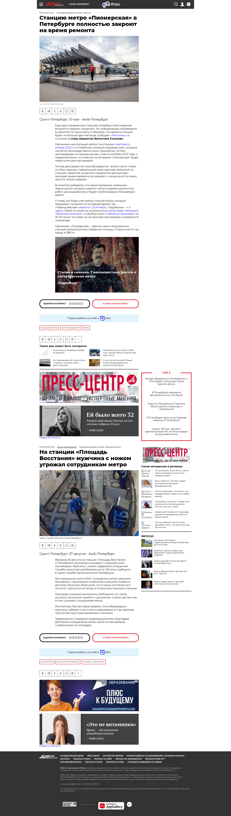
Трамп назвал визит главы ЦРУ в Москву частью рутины (169, 583)
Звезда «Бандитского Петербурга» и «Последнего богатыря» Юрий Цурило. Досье (166, 381)
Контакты (65, 759)
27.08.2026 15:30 (47, 447)
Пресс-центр (93, 756)
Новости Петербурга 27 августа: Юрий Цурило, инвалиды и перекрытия (166, 407)
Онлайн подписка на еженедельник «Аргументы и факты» (156, 756)
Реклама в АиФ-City (155, 759)
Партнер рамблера (87, 804)
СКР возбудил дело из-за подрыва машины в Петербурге (166, 419)
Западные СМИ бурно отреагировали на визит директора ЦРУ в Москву (171, 542)
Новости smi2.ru (49, 437)
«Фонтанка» (118, 135)
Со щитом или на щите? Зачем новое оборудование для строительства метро (117, 362)
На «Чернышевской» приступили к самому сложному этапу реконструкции (69, 362)
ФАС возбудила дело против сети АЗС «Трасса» (170, 572)
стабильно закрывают (120, 213)
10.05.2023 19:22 (46, 13)
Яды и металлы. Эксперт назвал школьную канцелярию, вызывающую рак (170, 483)
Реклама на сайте (103, 759)
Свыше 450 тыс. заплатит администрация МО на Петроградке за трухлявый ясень (166, 432)
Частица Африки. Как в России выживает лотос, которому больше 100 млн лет (172, 525)
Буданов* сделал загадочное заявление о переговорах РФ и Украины (169, 553)
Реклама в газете (82, 759)
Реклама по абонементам (129, 759)
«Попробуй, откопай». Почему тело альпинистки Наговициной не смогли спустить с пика (172, 504)
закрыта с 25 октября (92, 207)
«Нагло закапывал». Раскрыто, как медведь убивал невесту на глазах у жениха (172, 493)
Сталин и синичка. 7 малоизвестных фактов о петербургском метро (97, 274)
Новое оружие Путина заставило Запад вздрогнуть (170, 562)
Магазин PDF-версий (113, 756)
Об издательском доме (72, 756)
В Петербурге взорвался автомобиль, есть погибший (166, 394)
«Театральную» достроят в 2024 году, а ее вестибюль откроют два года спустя (119, 352)
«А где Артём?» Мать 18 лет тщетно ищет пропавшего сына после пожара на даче (172, 473)
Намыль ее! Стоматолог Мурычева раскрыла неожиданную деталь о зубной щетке (172, 514)
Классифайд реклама (71, 762)
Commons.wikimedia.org (51, 104)
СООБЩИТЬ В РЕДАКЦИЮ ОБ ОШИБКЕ (144, 762)
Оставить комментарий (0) (116, 304)
